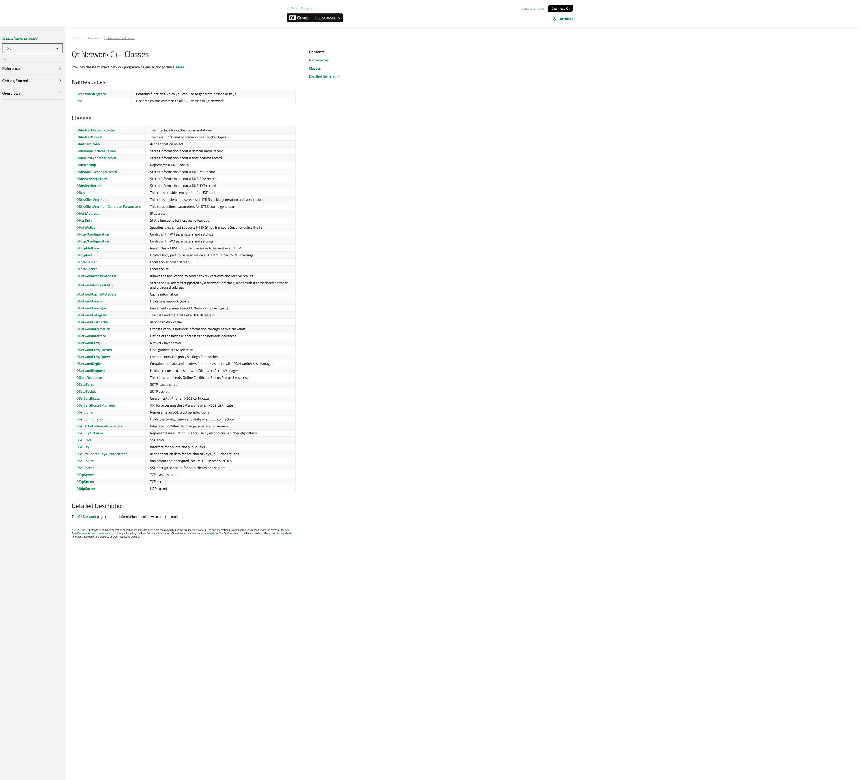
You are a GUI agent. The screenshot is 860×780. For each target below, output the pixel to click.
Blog (541, 8)
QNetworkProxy (88, 342)
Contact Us (529, 8)
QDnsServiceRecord (91, 178)
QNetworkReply (88, 363)
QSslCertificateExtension (95, 405)
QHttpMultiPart (88, 248)
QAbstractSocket (89, 137)
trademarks (209, 533)
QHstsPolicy (85, 227)
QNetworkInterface (91, 336)
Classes (315, 68)
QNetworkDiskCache (92, 322)
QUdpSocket (85, 488)
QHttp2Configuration (92, 241)
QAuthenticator (88, 144)
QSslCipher (85, 412)
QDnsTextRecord (89, 185)
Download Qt (560, 8)
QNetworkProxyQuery (93, 356)
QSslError (83, 440)
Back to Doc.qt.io (301, 8)
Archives (566, 18)
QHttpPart (84, 255)
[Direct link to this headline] (107, 82)
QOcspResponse (89, 377)
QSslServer (85, 460)
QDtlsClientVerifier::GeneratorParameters (108, 206)
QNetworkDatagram (91, 315)
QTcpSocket (85, 481)
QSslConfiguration (90, 419)
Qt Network (91, 38)
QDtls (80, 192)
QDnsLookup (86, 164)
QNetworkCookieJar (91, 308)
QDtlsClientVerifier (91, 199)
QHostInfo (84, 220)
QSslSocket (85, 467)
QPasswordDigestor (91, 93)
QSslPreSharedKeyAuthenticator (101, 453)
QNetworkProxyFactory (94, 349)
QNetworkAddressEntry (95, 285)
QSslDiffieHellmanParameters (99, 426)
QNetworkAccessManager (96, 276)
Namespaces (319, 60)
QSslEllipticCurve (89, 433)
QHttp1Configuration (92, 234)
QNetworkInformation (93, 329)
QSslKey (82, 447)
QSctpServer (86, 384)
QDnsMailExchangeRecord (96, 171)
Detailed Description (324, 76)
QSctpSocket (86, 391)
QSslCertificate (88, 398)
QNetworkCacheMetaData (96, 294)
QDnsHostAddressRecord (96, 158)
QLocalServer (86, 262)
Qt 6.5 (75, 38)
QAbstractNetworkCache (95, 130)
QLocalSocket (86, 269)
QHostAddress (87, 213)
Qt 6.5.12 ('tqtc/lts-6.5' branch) (19, 38)
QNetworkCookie (89, 301)
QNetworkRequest (90, 370)
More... (181, 67)
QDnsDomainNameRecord (96, 151)
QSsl (80, 100)
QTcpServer (85, 474)
